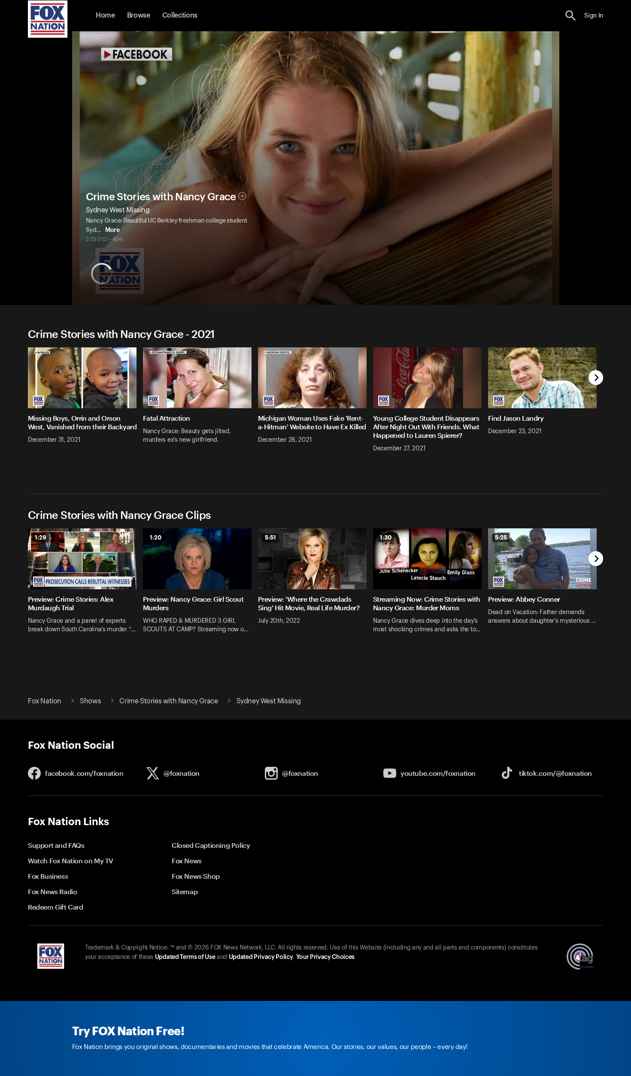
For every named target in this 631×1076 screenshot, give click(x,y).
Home (105, 15)
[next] (596, 378)
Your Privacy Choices (325, 957)
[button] (571, 16)
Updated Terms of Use (185, 957)
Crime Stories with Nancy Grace (161, 197)
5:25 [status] (501, 537)
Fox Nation (44, 701)
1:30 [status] (385, 537)
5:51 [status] (270, 537)
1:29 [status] (40, 537)
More (112, 230)
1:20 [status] (155, 537)
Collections (179, 15)
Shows (90, 701)
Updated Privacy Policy (261, 957)
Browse (138, 15)
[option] (85, 409)
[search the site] (571, 16)
